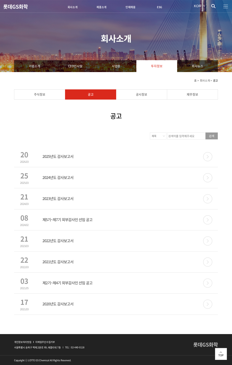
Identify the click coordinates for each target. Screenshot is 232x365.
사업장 (116, 66)
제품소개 (101, 7)
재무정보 (192, 94)
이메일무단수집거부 (45, 342)
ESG (159, 7)
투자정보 (156, 66)
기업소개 (34, 66)
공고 (91, 94)
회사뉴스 (197, 66)
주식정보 (39, 94)
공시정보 (141, 94)
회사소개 (73, 7)
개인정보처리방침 (22, 342)
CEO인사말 (75, 66)
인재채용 (131, 7)
